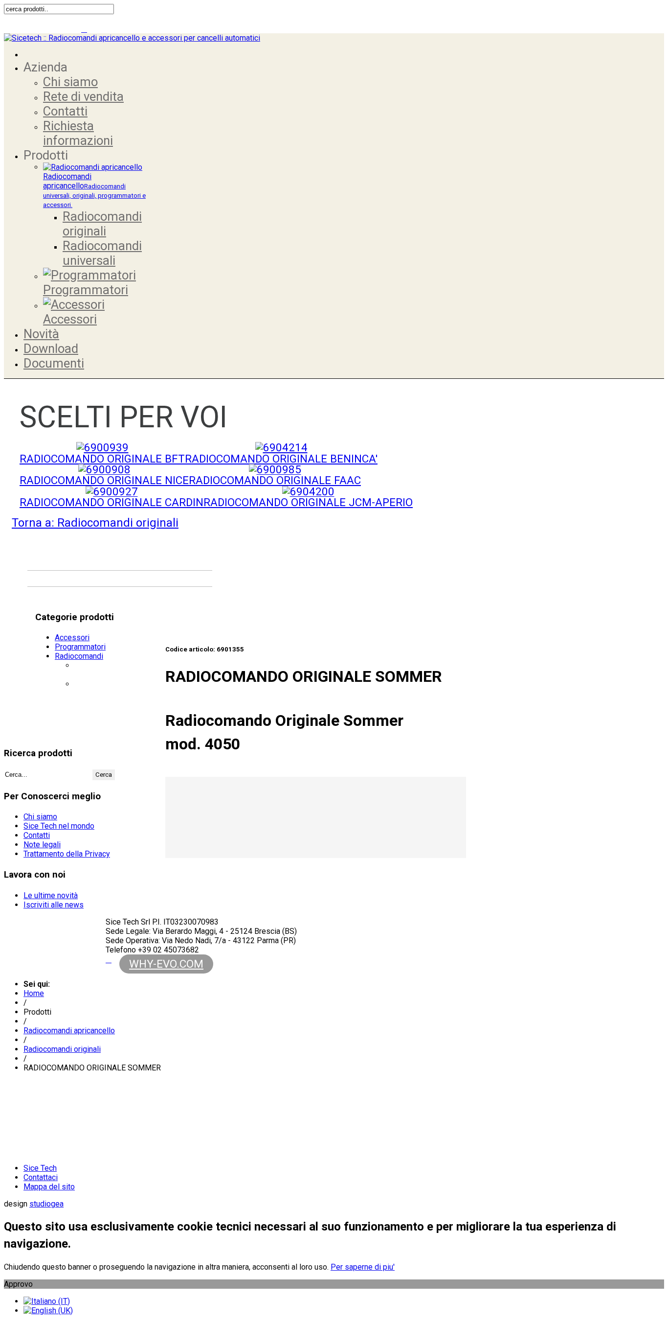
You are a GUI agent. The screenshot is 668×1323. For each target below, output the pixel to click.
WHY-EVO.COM (166, 963)
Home (33, 993)
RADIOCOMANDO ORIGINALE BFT (102, 458)
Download (50, 348)
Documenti (53, 363)
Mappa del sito (49, 1186)
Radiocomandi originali (102, 223)
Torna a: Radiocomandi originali (95, 523)
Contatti (65, 111)
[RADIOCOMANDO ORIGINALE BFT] (102, 447)
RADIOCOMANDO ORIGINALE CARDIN (111, 502)
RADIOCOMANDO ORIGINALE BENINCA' (281, 458)
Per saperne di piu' (363, 1267)
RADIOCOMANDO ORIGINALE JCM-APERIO (308, 502)
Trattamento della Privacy (66, 854)
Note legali (42, 844)
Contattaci (40, 1177)
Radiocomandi (79, 656)
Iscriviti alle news (53, 904)
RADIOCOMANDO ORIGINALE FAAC (275, 480)
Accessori (70, 319)
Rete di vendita (83, 96)
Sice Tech (40, 1168)
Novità (41, 333)
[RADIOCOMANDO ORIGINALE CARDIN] (112, 491)
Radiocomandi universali (102, 253)
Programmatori (85, 289)
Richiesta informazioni (78, 133)
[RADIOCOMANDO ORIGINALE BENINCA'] (281, 447)
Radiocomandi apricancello (94, 190)
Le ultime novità (50, 895)
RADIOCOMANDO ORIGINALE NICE (104, 480)
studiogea (46, 1203)
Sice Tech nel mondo (58, 826)
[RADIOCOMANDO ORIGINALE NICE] (104, 469)
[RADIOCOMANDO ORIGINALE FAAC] (275, 469)
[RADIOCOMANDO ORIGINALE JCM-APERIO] (308, 491)
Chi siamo (70, 81)
